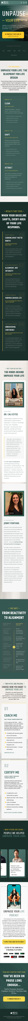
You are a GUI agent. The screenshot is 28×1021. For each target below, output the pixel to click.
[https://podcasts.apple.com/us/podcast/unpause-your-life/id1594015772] (7, 957)
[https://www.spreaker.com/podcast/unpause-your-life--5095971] (6, 953)
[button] (26, 2)
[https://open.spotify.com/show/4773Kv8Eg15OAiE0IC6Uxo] (22, 953)
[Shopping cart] (24, 2)
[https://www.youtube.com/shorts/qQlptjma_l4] (14, 957)
